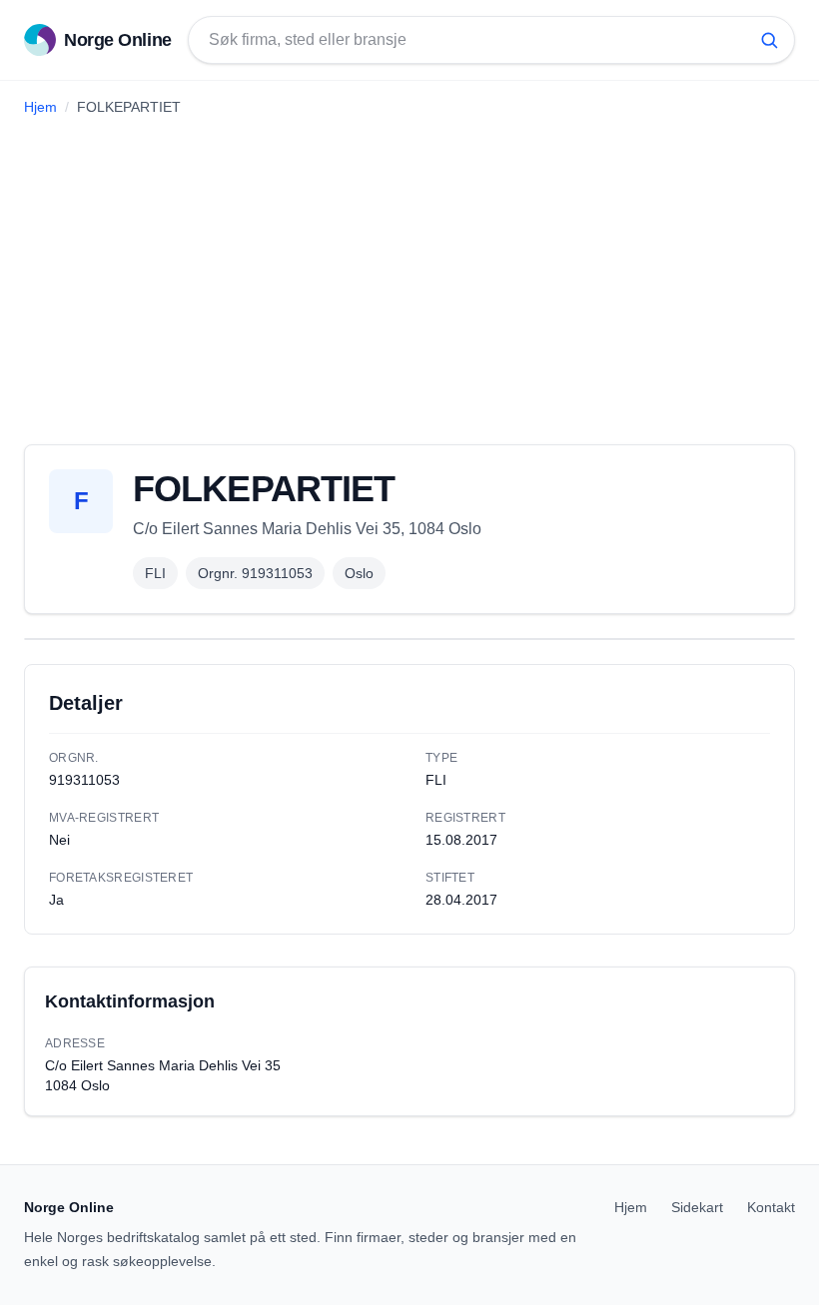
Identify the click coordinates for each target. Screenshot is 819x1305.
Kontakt (771, 1207)
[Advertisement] (409, 272)
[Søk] (769, 40)
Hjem (40, 107)
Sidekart (697, 1207)
